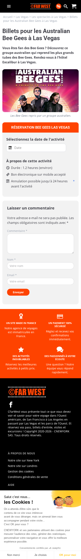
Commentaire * (17, 231)
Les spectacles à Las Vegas (49, 17)
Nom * (11, 259)
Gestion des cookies (21, 471)
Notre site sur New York (23, 460)
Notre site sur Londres (22, 466)
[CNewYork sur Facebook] (11, 404)
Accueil (8, 17)
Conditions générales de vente (28, 477)
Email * (12, 275)
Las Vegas (22, 17)
